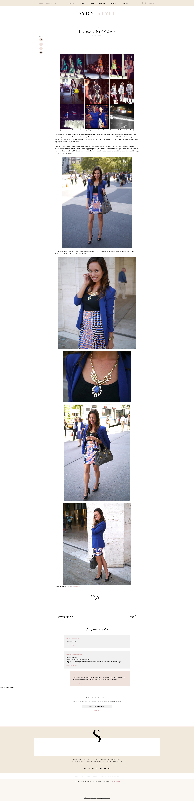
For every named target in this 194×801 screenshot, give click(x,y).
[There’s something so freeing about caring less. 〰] (86, 746)
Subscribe (151, 3)
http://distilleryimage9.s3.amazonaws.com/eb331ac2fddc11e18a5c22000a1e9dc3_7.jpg (94, 662)
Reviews (114, 3)
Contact (49, 3)
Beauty (82, 3)
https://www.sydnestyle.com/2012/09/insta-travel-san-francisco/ (96, 679)
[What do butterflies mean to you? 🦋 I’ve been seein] (46, 746)
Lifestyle (102, 3)
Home (92, 3)
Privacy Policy (92, 776)
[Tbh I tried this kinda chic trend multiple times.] (127, 746)
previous (65, 617)
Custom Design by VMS (108, 776)
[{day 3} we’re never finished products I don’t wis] (107, 746)
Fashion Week (97, 36)
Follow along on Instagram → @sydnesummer (97, 798)
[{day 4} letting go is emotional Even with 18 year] (66, 746)
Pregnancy (125, 3)
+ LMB (118, 776)
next (133, 617)
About (41, 3)
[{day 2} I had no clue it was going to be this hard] (148, 746)
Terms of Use (78, 776)
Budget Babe (75, 586)
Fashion (71, 3)
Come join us (115, 781)
